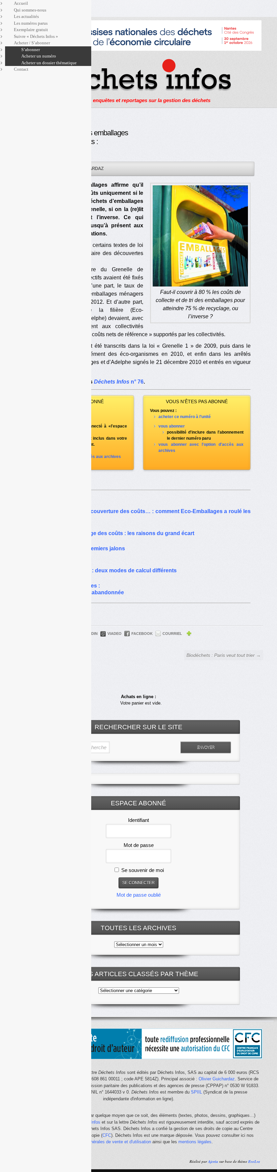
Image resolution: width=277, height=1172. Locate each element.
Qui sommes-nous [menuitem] (30, 10)
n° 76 (119, 382)
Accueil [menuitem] (21, 3)
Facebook (142, 633)
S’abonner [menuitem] (30, 49)
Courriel (172, 633)
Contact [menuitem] (21, 69)
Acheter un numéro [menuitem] (38, 56)
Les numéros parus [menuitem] (31, 23)
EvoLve (254, 1161)
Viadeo (114, 633)
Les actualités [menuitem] (26, 16)
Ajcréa (213, 1161)
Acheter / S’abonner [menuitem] (32, 42)
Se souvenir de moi (142, 870)
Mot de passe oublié (139, 895)
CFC (106, 1135)
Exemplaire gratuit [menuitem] (31, 29)
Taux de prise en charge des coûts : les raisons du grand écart (114, 533)
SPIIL (196, 1092)
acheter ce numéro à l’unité (184, 416)
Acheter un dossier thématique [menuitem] (49, 62)
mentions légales (194, 1141)
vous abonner (171, 426)
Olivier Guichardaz (217, 1078)
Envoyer (206, 747)
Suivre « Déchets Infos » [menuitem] (36, 36)
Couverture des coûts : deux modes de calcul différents (106, 570)
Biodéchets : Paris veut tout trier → (223, 655)
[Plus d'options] (189, 634)
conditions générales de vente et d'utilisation (108, 1141)
